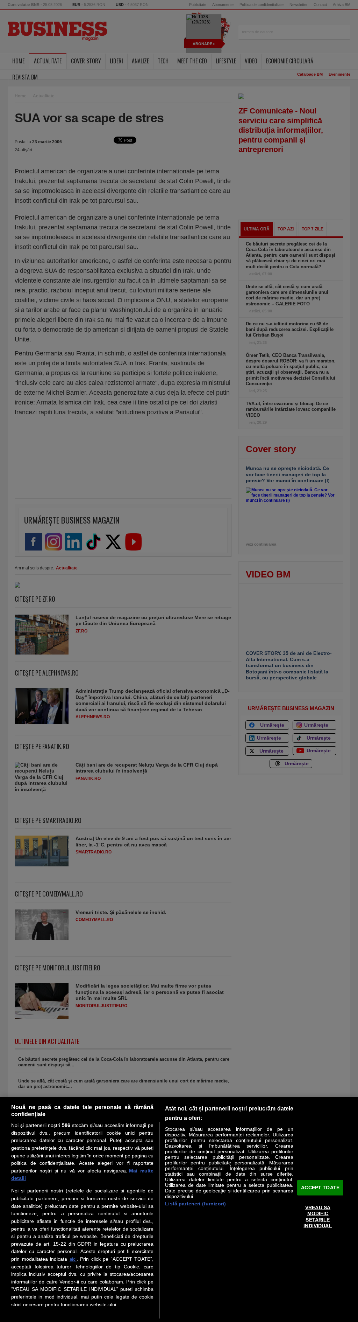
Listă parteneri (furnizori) (195, 1203)
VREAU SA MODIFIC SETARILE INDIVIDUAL (317, 1216)
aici (73, 1259)
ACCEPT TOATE (320, 1187)
